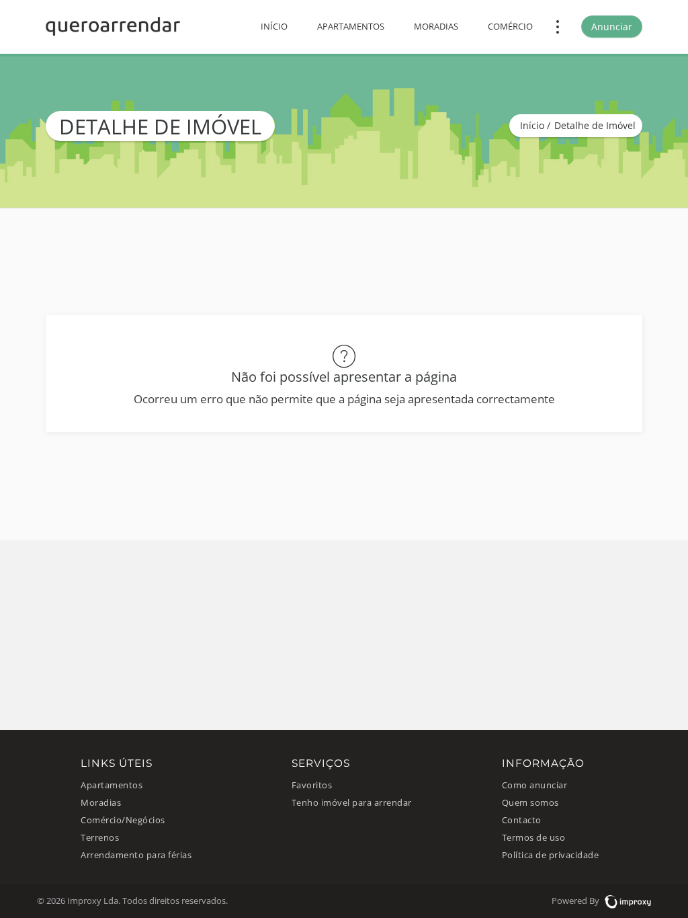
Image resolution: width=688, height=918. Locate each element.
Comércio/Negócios (123, 820)
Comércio (510, 26)
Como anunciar (535, 785)
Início (274, 26)
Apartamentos (350, 26)
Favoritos (312, 785)
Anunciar (611, 26)
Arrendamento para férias (136, 855)
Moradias (436, 26)
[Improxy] (626, 901)
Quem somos (530, 802)
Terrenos (100, 837)
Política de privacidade (550, 855)
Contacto (522, 820)
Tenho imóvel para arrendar (352, 802)
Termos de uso (534, 837)
